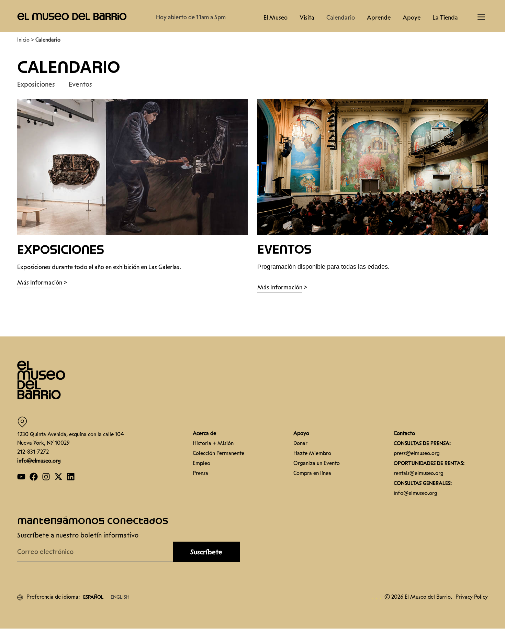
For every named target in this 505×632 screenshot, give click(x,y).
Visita (307, 17)
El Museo (275, 17)
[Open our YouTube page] (21, 477)
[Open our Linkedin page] (71, 477)
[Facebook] (34, 477)
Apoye (411, 17)
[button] (72, 16)
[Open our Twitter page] (58, 477)
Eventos (80, 84)
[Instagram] (46, 477)
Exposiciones (36, 84)
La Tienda (445, 17)
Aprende (379, 17)
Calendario (340, 17)
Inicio (23, 39)
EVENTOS (284, 250)
